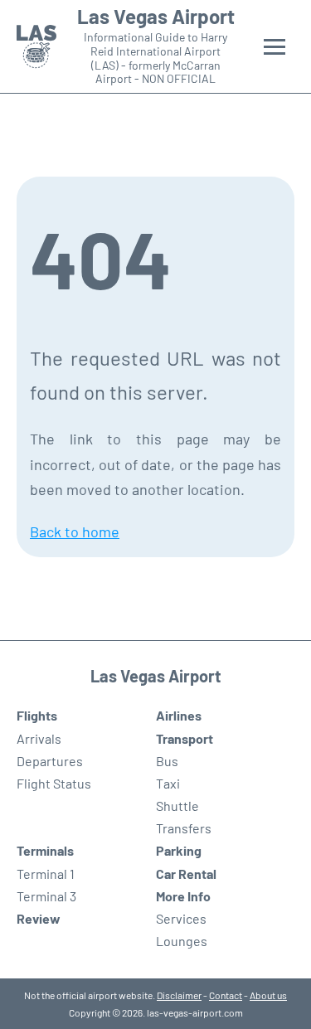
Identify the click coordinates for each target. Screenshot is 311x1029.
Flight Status (54, 783)
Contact (225, 995)
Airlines (179, 715)
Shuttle (177, 805)
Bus (167, 761)
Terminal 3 (46, 896)
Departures (50, 761)
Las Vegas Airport (156, 17)
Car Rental (186, 873)
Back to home (74, 531)
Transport (184, 738)
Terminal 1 (46, 873)
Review (39, 918)
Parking (179, 850)
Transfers (183, 828)
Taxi (168, 783)
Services (181, 918)
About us (268, 995)
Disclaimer (179, 995)
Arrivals (39, 738)
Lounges (181, 941)
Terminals (45, 850)
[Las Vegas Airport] (36, 47)
